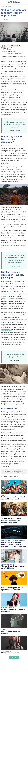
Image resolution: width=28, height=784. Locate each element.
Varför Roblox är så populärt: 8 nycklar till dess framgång (13, 498)
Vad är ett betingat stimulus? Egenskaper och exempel (12, 589)
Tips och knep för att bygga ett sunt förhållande (13, 567)
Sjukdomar (8, 6)
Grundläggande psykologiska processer (12, 540)
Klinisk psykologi (6, 651)
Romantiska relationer (8, 564)
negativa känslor (13, 81)
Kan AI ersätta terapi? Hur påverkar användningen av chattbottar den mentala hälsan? (13, 544)
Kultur (3, 495)
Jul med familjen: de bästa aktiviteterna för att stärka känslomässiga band (11, 521)
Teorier (3, 586)
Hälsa (2, 6)
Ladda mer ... (14, 657)
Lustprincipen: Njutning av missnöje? (11, 632)
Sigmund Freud (15, 266)
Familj (3, 517)
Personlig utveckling (7, 607)
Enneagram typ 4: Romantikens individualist (13, 610)
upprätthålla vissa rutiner (9, 419)
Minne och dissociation (10, 653)
